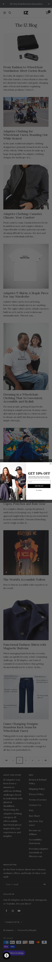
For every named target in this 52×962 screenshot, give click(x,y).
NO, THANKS (39, 490)
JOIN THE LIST (39, 485)
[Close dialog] (50, 464)
